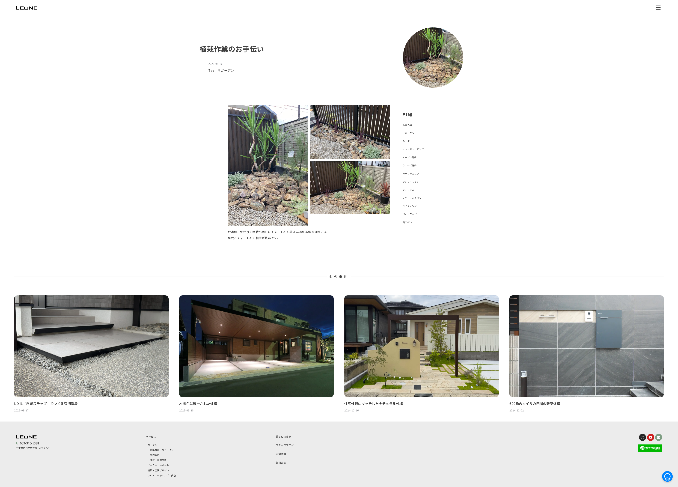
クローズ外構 (410, 165)
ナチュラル (409, 190)
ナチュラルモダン (412, 198)
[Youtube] (650, 437)
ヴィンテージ (410, 214)
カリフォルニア (411, 173)
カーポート (409, 141)
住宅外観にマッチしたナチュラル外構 (373, 403)
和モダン (407, 222)
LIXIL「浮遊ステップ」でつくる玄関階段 (46, 403)
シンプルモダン (411, 181)
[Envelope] (658, 437)
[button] (658, 7)
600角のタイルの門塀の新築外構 (534, 403)
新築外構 (407, 125)
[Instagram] (642, 437)
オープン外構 (410, 157)
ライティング (410, 206)
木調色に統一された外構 (198, 403)
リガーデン (226, 70)
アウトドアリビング (413, 149)
